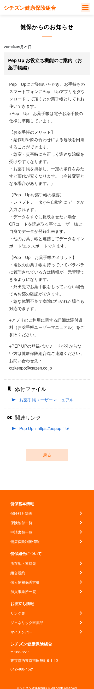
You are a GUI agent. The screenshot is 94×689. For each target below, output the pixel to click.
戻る (47, 455)
